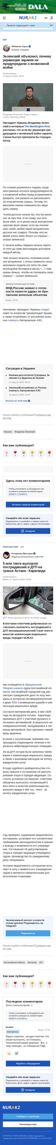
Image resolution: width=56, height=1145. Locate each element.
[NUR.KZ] (28, 18)
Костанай (32, 962)
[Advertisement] (28, 164)
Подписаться (28, 933)
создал (45, 309)
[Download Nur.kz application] (28, 7)
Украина (8, 432)
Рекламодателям (28, 1124)
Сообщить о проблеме (28, 1116)
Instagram (30, 531)
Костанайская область (14, 962)
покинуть (13, 320)
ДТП (22, 547)
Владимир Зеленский (25, 432)
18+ (41, 962)
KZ (46, 18)
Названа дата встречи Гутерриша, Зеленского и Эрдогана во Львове (29, 376)
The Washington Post (37, 126)
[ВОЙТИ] (52, 18)
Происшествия (10, 547)
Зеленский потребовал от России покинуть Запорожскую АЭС (27, 389)
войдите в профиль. (18, 494)
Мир (5, 40)
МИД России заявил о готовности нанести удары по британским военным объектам (27, 291)
